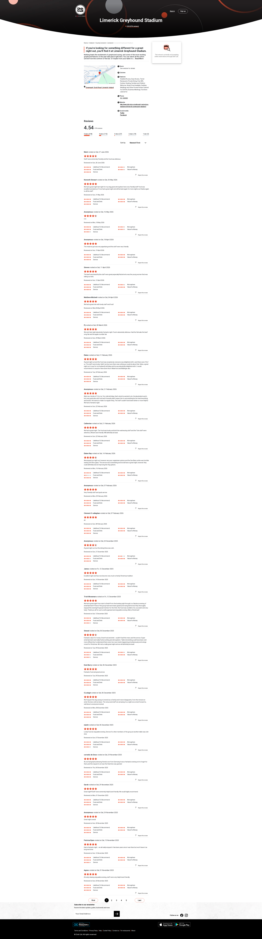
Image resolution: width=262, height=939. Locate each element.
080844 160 (124, 98)
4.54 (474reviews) (133, 26)
